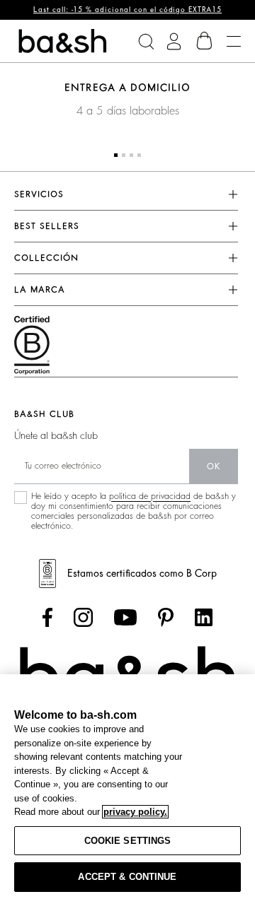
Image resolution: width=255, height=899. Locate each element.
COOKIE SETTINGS (127, 840)
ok (213, 466)
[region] (127, 786)
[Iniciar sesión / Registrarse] (174, 41)
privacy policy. (135, 811)
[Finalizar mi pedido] (204, 41)
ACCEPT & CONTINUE (127, 876)
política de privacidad (150, 496)
